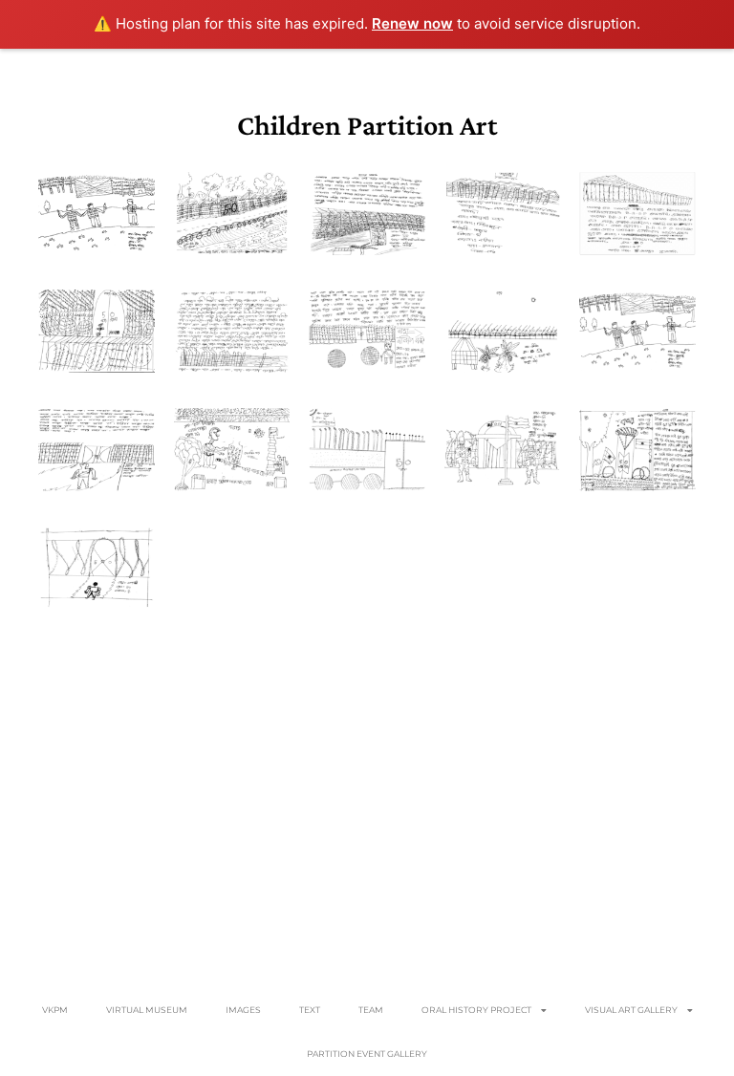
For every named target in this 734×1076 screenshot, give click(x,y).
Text (309, 1009)
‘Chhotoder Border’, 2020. (96, 212)
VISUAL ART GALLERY (631, 1009)
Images (243, 1009)
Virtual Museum (146, 1009)
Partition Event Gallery (367, 1053)
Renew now (412, 23)
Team (370, 1009)
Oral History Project (476, 1009)
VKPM (55, 1009)
